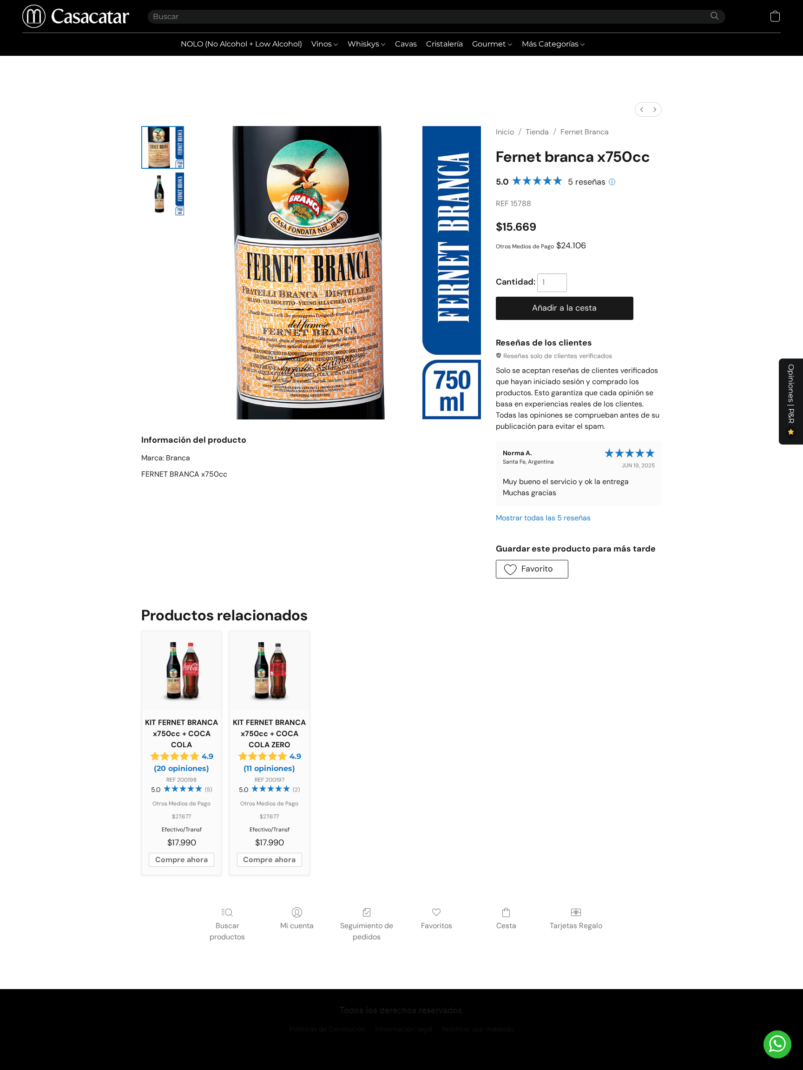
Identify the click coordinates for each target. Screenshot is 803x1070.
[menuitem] (641, 109)
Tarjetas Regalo (576, 925)
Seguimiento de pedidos (366, 931)
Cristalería (444, 44)
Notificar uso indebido (478, 1029)
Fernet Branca (584, 132)
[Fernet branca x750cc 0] (162, 147)
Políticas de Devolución (327, 1029)
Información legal (404, 1029)
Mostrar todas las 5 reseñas (543, 518)
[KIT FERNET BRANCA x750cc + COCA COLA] (181, 671)
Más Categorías (551, 44)
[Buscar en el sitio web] (715, 15)
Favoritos (436, 925)
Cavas (406, 44)
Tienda (537, 132)
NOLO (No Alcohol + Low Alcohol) (241, 44)
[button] (75, 16)
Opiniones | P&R (791, 394)
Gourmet (490, 44)
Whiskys (364, 44)
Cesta (506, 925)
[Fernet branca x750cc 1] (162, 194)
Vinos (322, 44)
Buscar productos (227, 931)
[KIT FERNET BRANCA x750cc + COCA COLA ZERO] (269, 671)
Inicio (505, 132)
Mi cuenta (297, 925)
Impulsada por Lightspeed (401, 1045)
